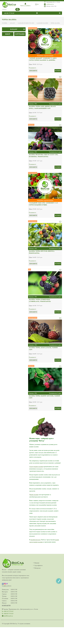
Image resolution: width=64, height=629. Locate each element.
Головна (4, 23)
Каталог (12, 23)
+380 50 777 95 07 (8, 611)
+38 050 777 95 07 (9, 13)
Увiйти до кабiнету (25, 5)
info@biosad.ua (50, 4)
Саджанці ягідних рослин (26, 23)
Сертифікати (38, 565)
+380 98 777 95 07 (8, 613)
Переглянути (33, 70)
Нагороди (37, 568)
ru (38, 4)
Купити (58, 70)
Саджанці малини (42, 23)
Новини (36, 563)
